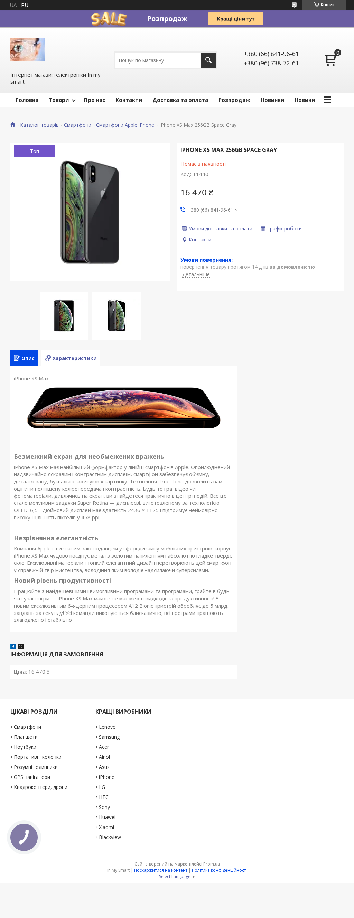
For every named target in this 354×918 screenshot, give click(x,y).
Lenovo (107, 727)
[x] (21, 647)
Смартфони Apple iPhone (125, 125)
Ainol (104, 757)
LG (102, 787)
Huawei (107, 817)
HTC (104, 797)
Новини (305, 99)
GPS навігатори (32, 777)
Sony (104, 807)
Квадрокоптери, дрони (40, 787)
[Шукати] (208, 60)
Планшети (26, 737)
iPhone (106, 777)
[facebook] (13, 647)
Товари (59, 99)
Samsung (109, 737)
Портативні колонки (38, 757)
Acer (104, 747)
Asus (104, 767)
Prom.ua (211, 864)
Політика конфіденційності (219, 870)
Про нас (94, 99)
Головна (27, 99)
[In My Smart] (27, 49)
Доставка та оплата (180, 99)
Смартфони (77, 125)
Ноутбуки (25, 747)
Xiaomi (106, 827)
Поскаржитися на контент (160, 870)
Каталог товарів (39, 125)
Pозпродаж (234, 99)
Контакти (128, 99)
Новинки (272, 99)
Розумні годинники (36, 767)
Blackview (110, 837)
